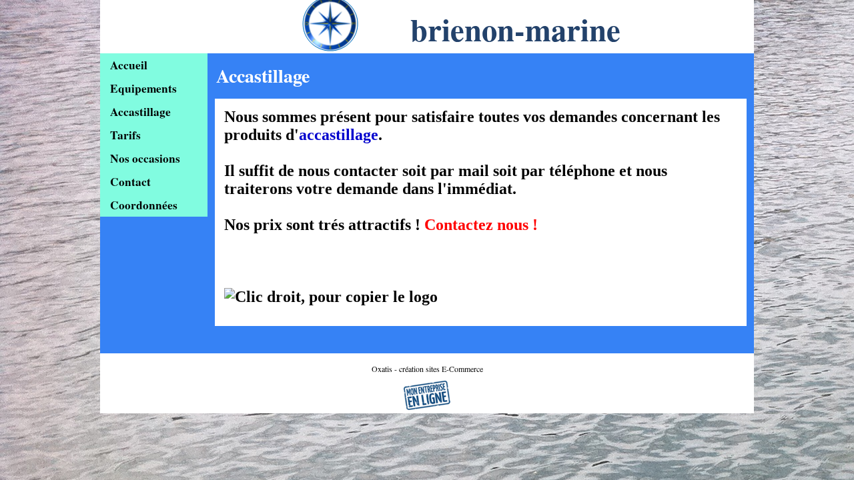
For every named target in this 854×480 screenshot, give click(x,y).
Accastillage (140, 111)
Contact (130, 181)
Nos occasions (145, 158)
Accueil (128, 65)
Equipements (143, 88)
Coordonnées (143, 205)
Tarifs (125, 135)
